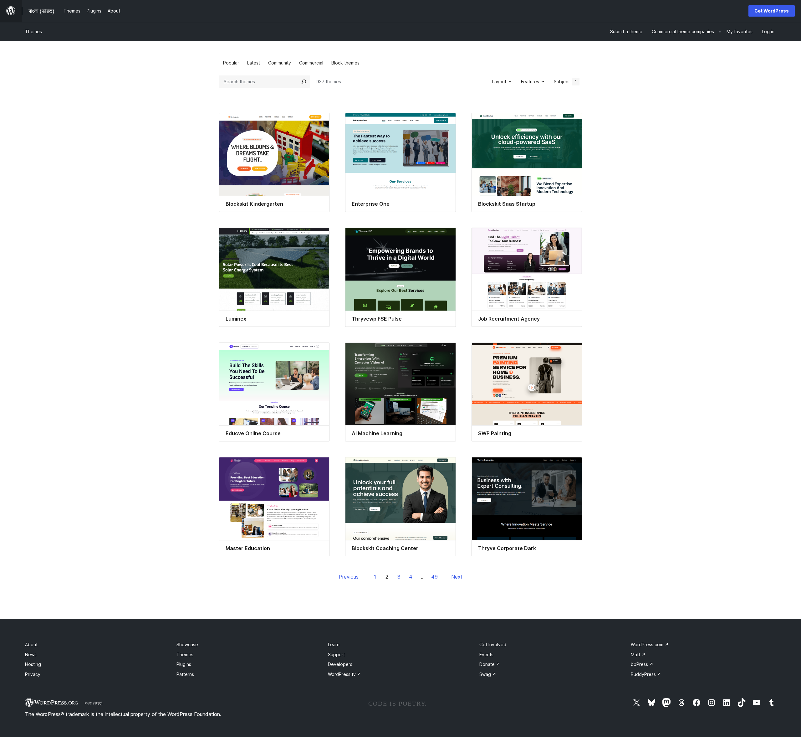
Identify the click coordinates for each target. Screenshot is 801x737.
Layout (499, 81)
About (31, 644)
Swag (487, 674)
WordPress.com (650, 644)
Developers (340, 664)
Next (456, 577)
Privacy (32, 674)
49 (434, 577)
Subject (565, 81)
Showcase (187, 644)
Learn (333, 644)
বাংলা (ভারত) (94, 703)
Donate (489, 664)
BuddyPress (646, 674)
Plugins (183, 664)
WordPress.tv (344, 674)
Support (336, 654)
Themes (33, 31)
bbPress (642, 664)
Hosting (33, 664)
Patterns (185, 674)
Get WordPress (771, 10)
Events (486, 654)
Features (530, 81)
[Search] (304, 81)
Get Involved (492, 644)
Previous (349, 577)
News (31, 654)
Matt (638, 654)
